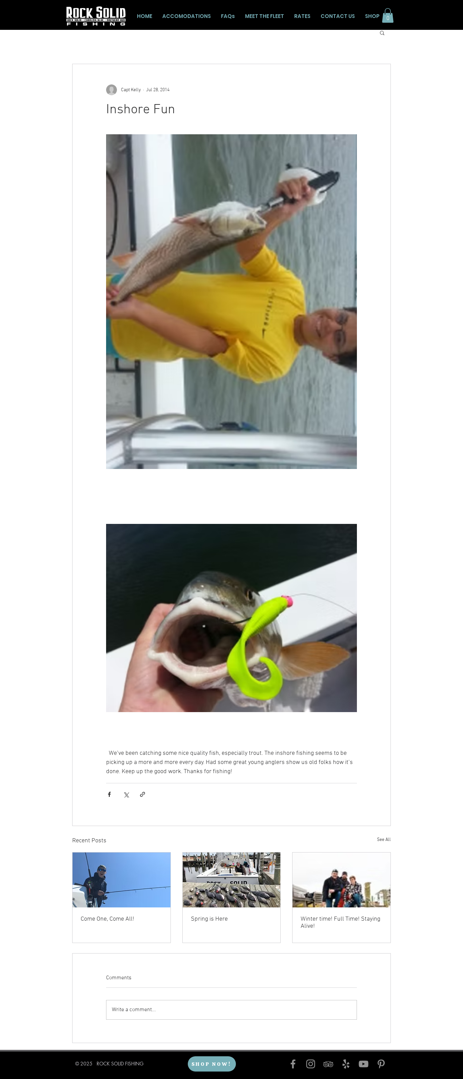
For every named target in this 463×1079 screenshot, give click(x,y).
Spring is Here (209, 919)
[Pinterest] (381, 1064)
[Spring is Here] (232, 879)
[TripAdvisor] (328, 1064)
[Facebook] (293, 1064)
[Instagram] (311, 1064)
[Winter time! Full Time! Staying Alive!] (341, 879)
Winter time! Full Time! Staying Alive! (340, 923)
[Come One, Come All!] (121, 879)
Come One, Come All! (107, 919)
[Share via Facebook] (109, 794)
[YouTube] (363, 1064)
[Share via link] (142, 794)
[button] (388, 15)
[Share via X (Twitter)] (126, 794)
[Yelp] (346, 1064)
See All (384, 840)
